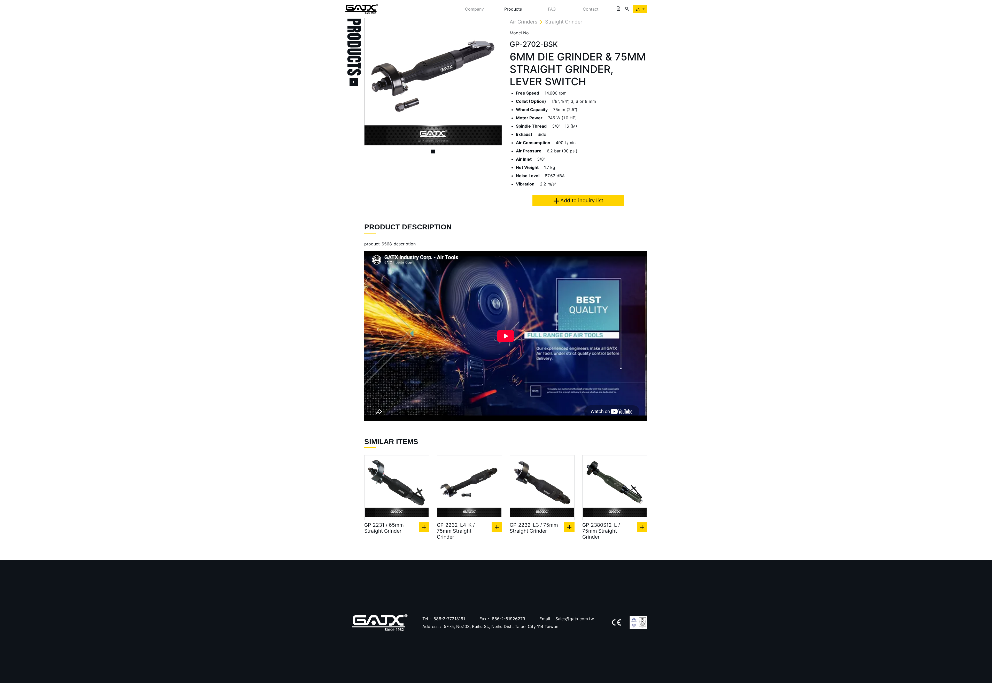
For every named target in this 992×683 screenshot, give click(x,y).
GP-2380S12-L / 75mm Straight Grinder (601, 531)
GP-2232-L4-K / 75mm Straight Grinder (456, 531)
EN (638, 9)
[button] (374, 81)
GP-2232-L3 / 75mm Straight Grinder (534, 528)
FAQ (552, 9)
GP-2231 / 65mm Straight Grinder (384, 528)
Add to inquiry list (581, 200)
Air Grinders (523, 22)
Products (513, 9)
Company (474, 9)
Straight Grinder (563, 22)
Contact (591, 9)
